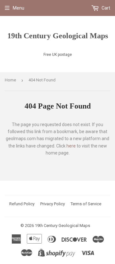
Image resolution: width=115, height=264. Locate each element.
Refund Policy (21, 203)
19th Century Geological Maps (57, 35)
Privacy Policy (52, 203)
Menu (18, 8)
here (71, 145)
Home (10, 80)
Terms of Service (86, 203)
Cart (105, 8)
